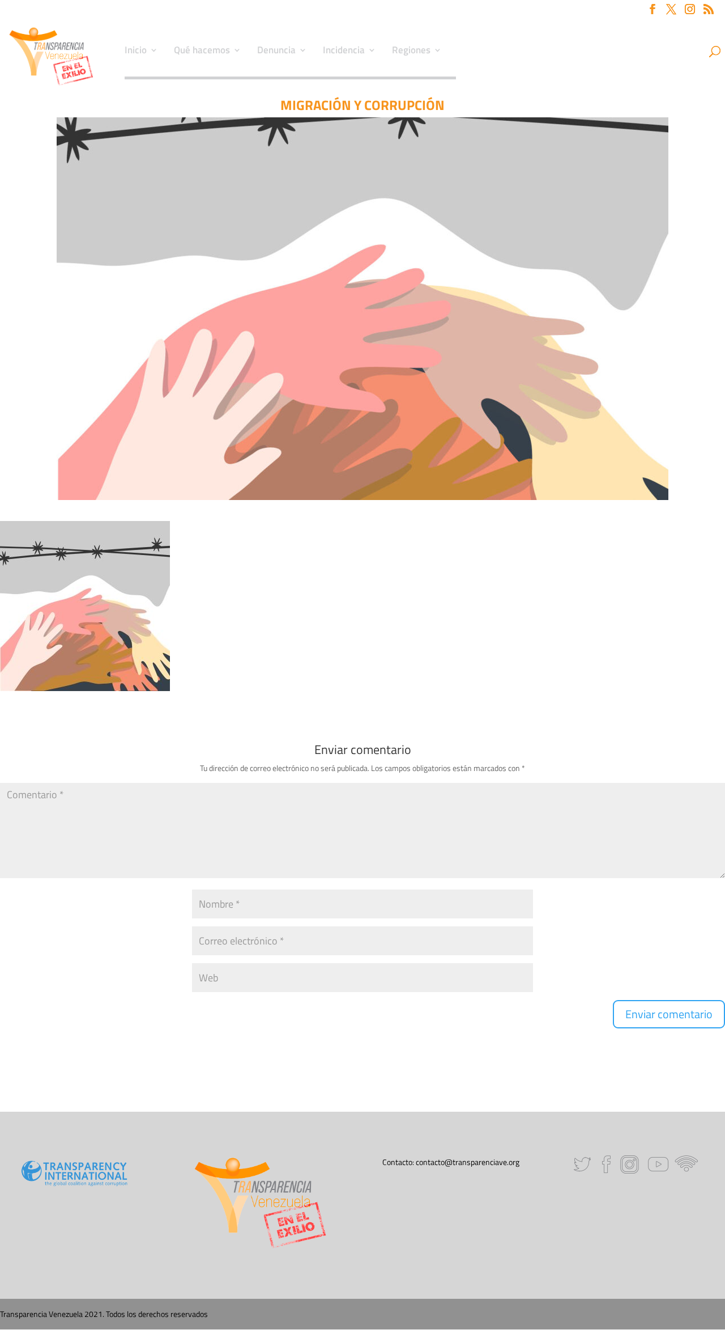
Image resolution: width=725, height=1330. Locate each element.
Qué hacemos (202, 51)
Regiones (411, 51)
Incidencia (344, 51)
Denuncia (276, 51)
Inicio (136, 51)
